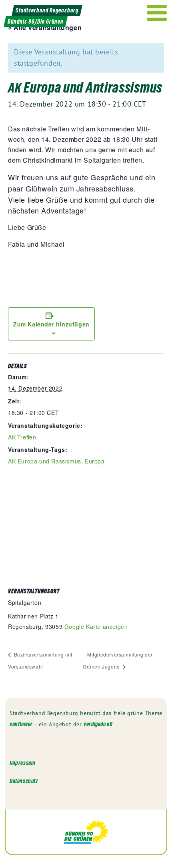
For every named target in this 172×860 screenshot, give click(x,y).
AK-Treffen (22, 437)
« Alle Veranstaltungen (45, 27)
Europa (95, 461)
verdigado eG (98, 724)
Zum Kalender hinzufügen (51, 324)
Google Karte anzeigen (96, 626)
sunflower (21, 724)
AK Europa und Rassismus (44, 461)
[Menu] (157, 13)
